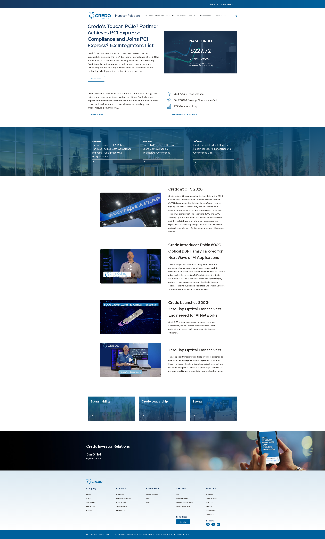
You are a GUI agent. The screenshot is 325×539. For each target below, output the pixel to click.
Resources (210, 515)
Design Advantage (183, 506)
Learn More (96, 79)
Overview (209, 494)
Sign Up (183, 522)
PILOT (178, 494)
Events (148, 502)
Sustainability (91, 502)
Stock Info (210, 502)
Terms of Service (154, 535)
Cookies (179, 535)
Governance (211, 511)
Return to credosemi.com (221, 4)
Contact (89, 511)
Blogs (148, 498)
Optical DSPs (121, 502)
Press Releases (152, 494)
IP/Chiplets (120, 494)
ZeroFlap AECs (121, 506)
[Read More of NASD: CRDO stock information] (200, 52)
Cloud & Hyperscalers (184, 502)
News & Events (211, 498)
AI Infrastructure (182, 498)
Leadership (90, 506)
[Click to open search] (235, 16)
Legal (187, 535)
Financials (209, 506)
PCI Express (120, 511)
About (88, 494)
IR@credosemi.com (93, 459)
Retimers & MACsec (123, 498)
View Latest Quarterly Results (183, 114)
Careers (89, 498)
